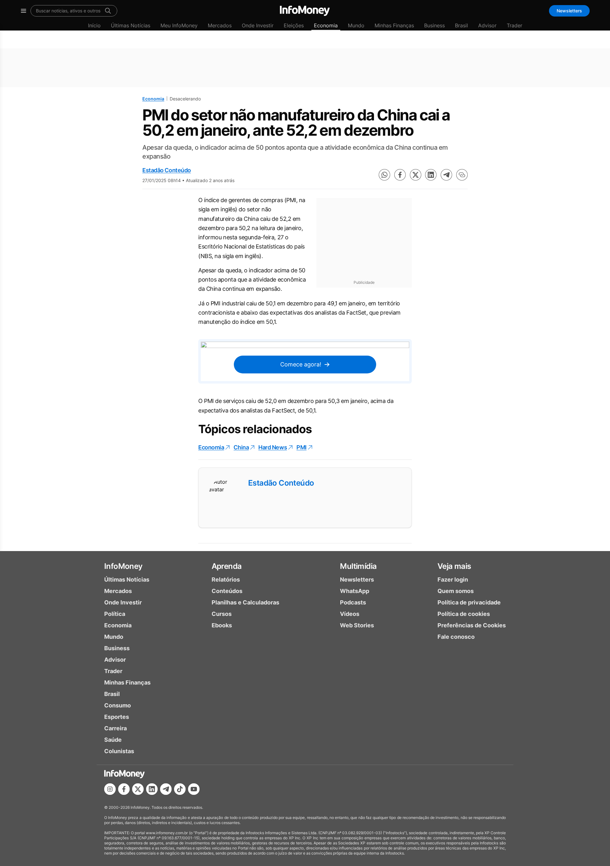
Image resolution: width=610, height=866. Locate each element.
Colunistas (119, 751)
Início (94, 25)
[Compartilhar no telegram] (446, 175)
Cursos (222, 613)
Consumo (117, 705)
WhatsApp (354, 591)
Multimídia (358, 566)
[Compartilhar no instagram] (110, 789)
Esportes (116, 716)
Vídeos (349, 613)
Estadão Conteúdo (166, 170)
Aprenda (227, 566)
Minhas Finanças (394, 25)
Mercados (220, 25)
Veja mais (454, 566)
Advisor (487, 25)
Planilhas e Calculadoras (245, 602)
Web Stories (357, 625)
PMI (301, 447)
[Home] (305, 11)
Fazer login (452, 579)
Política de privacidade (469, 602)
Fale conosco (456, 636)
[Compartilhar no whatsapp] (384, 175)
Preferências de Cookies (471, 625)
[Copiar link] (462, 175)
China (241, 447)
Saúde (113, 739)
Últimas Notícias (130, 25)
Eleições (294, 25)
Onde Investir (258, 25)
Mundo (356, 25)
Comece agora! (300, 364)
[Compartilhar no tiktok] (180, 789)
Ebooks (222, 625)
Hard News (272, 447)
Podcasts (353, 602)
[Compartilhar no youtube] (194, 789)
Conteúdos (227, 591)
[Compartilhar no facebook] (400, 175)
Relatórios (226, 579)
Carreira (115, 728)
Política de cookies (463, 613)
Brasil (461, 25)
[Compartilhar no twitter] (415, 175)
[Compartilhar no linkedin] (431, 175)
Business (434, 25)
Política (114, 613)
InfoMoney (123, 566)
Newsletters (569, 10)
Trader (514, 25)
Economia (326, 25)
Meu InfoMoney (179, 25)
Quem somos (455, 591)
